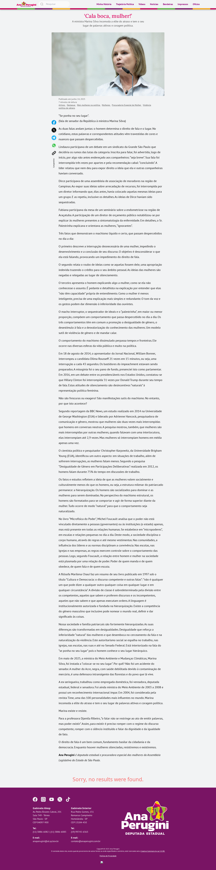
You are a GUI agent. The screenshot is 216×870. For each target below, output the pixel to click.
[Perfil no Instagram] (43, 799)
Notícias (154, 4)
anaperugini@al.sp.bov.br (46, 841)
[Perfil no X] (59, 799)
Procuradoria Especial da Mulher (127, 105)
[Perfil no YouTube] (51, 799)
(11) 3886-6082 (41, 831)
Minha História (104, 4)
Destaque (71, 105)
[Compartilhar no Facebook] (54, 122)
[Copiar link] (54, 153)
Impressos (183, 4)
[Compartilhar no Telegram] (54, 137)
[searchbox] (54, 4)
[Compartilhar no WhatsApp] (54, 145)
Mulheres (106, 105)
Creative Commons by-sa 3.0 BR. (153, 851)
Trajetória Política (125, 4)
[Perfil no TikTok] (68, 799)
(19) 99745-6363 (79, 831)
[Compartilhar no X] (54, 130)
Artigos (62, 105)
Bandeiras (168, 4)
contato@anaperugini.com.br (85, 841)
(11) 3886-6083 (58, 831)
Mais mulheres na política (89, 105)
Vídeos (142, 4)
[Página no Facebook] (35, 799)
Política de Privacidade (108, 856)
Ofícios (196, 4)
